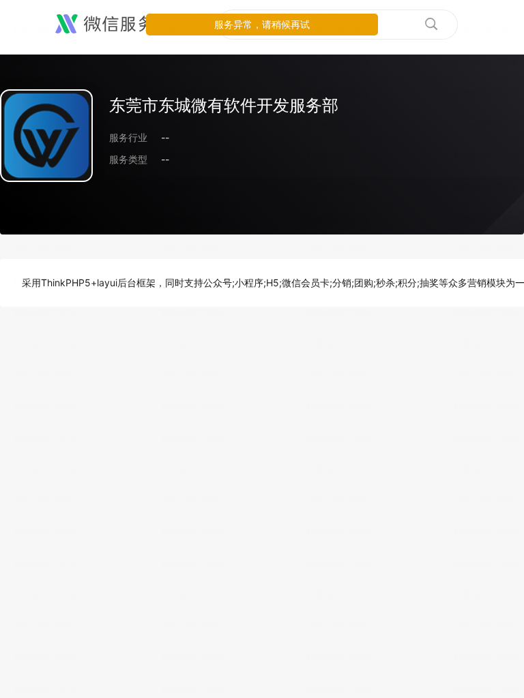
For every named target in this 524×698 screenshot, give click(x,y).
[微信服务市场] (122, 24)
